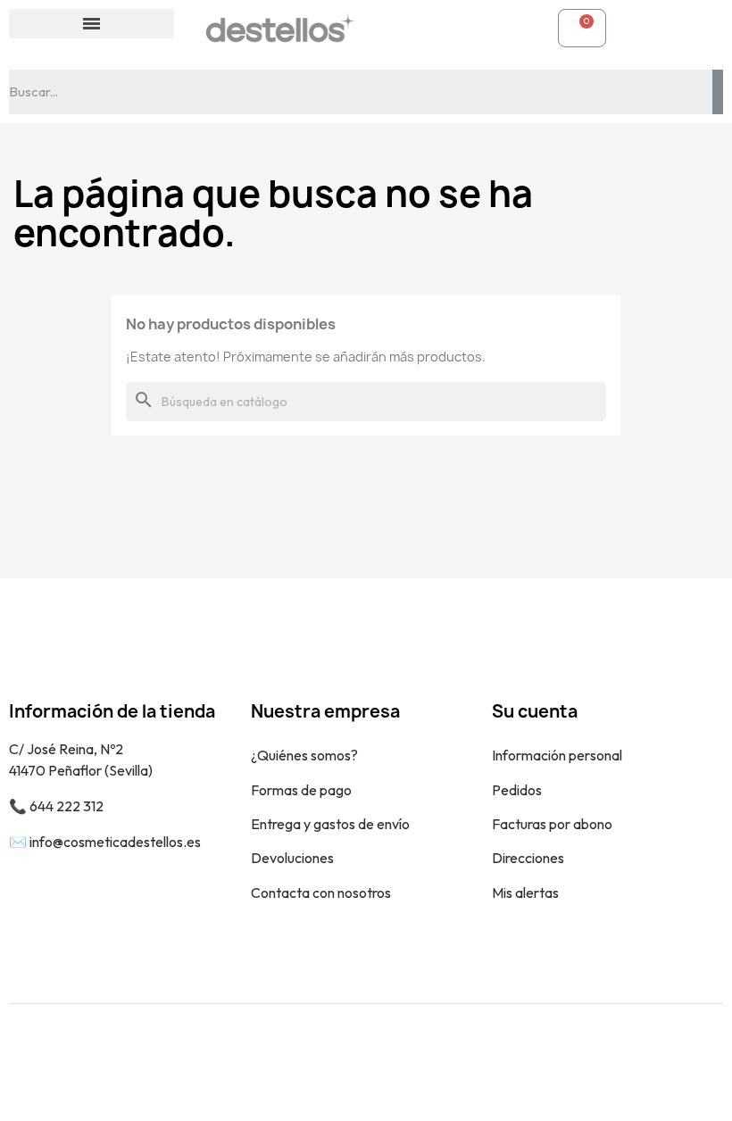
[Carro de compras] (582, 28)
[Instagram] (696, 1062)
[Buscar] (717, 92)
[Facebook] (656, 1062)
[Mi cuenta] (398, 27)
